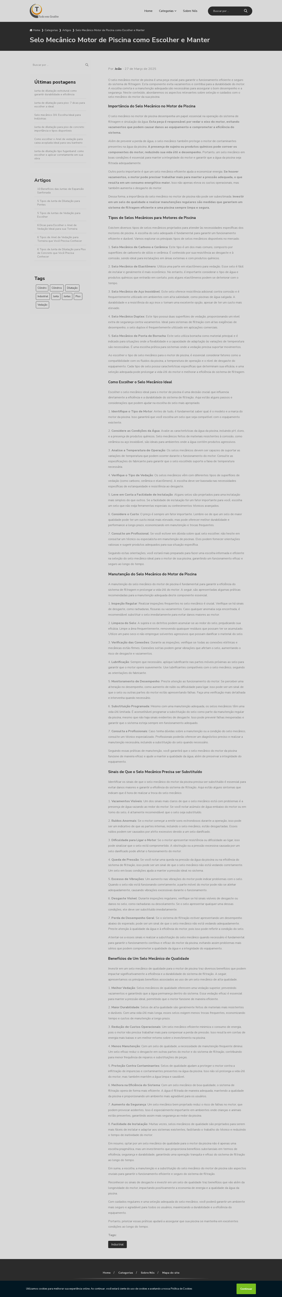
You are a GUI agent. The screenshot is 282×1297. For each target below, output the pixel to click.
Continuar (246, 1288)
